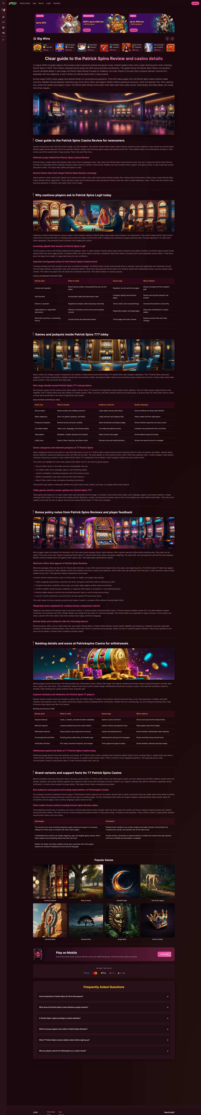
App (34, 3)
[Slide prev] (167, 38)
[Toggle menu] (3, 3)
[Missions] (3, 10)
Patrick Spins (25, 3)
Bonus (41, 3)
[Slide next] (172, 38)
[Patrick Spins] (12, 3)
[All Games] (3, 16)
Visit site (50, 881)
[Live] (3, 22)
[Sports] (3, 27)
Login (48, 3)
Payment (56, 3)
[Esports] (3, 32)
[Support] (3, 39)
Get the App (164, 954)
